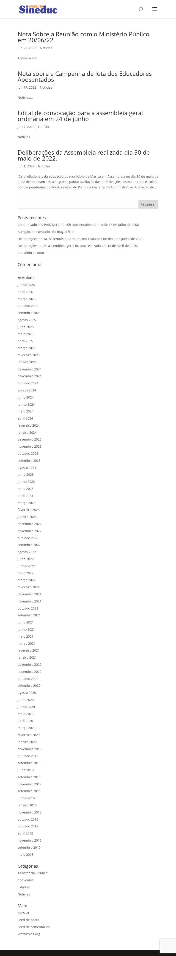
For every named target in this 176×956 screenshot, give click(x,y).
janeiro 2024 (27, 432)
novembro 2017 (29, 784)
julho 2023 (26, 474)
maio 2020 (25, 714)
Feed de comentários (34, 927)
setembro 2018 (29, 777)
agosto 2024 (27, 390)
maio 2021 (25, 636)
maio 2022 (25, 573)
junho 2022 (26, 566)
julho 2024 (26, 397)
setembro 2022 (29, 545)
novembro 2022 (29, 531)
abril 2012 (25, 833)
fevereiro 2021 (29, 650)
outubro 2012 (28, 826)
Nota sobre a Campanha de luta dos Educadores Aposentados (85, 76)
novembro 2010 (29, 840)
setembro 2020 (29, 685)
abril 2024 (25, 418)
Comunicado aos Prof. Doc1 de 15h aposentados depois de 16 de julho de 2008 (78, 224)
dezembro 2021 (29, 594)
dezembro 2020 (29, 664)
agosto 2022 (27, 552)
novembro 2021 (29, 601)
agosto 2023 (27, 467)
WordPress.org (29, 934)
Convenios (25, 880)
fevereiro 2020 (29, 735)
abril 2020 (25, 720)
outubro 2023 (28, 453)
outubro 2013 (28, 819)
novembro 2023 (29, 446)
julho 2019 (26, 770)
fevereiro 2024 (29, 425)
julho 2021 (26, 622)
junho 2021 (26, 629)
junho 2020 (26, 707)
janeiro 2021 (27, 657)
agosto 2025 (27, 320)
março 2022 (27, 580)
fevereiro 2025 (29, 355)
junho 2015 (26, 798)
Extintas (24, 887)
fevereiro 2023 (29, 509)
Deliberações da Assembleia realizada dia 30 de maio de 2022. (84, 155)
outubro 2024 (28, 383)
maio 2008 (25, 854)
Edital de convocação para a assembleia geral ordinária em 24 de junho (80, 116)
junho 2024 (26, 404)
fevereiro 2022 (29, 587)
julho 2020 (26, 699)
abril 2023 (25, 496)
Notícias (46, 48)
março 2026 (27, 299)
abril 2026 (25, 292)
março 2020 (27, 728)
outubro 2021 (28, 608)
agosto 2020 (27, 692)
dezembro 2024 (29, 369)
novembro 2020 (29, 671)
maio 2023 (25, 488)
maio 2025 (25, 334)
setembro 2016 (29, 791)
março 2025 (27, 348)
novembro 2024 (29, 376)
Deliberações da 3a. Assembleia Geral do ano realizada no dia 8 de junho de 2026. (81, 239)
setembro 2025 (29, 313)
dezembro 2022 (29, 524)
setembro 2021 (29, 615)
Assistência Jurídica (32, 873)
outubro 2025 (28, 306)
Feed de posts (28, 920)
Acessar (24, 913)
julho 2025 (26, 327)
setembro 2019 (29, 763)
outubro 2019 (28, 756)
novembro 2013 (29, 812)
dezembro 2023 (29, 439)
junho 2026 (26, 285)
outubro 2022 (28, 538)
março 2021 (27, 643)
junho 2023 (26, 481)
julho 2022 (26, 559)
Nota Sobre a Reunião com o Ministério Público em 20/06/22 (83, 37)
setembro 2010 (29, 847)
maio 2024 (25, 411)
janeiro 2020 (27, 742)
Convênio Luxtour (31, 253)
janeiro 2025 (27, 362)
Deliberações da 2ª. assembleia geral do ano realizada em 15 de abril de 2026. (78, 245)
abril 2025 (25, 341)
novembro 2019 (29, 749)
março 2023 (27, 503)
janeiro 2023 (27, 517)
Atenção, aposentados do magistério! (46, 232)
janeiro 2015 (27, 805)
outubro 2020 (28, 678)
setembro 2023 (29, 460)
